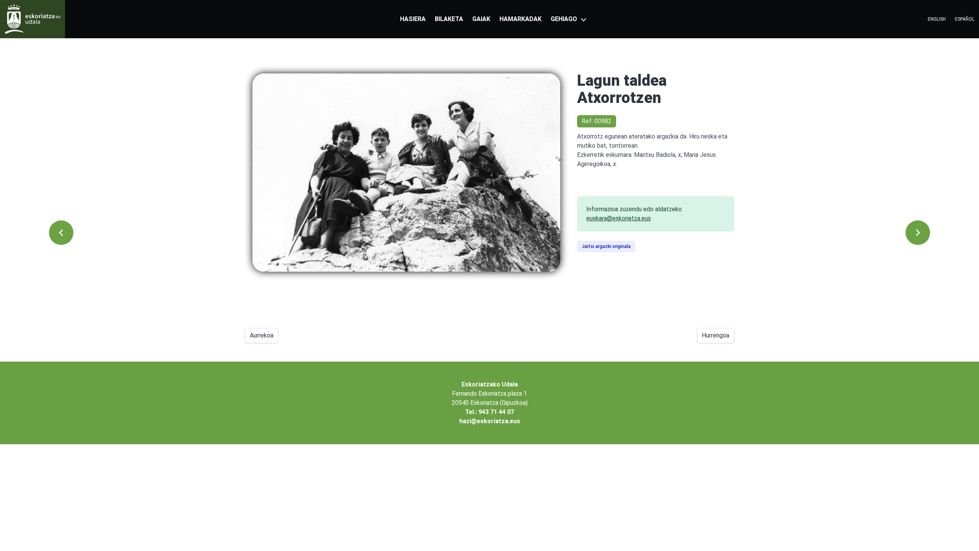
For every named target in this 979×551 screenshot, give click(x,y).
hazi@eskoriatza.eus (489, 421)
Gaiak (481, 19)
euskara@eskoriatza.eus (618, 218)
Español (964, 19)
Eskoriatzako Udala (490, 384)
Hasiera (413, 19)
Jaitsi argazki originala (606, 246)
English (937, 19)
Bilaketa (449, 19)
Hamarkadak (520, 19)
